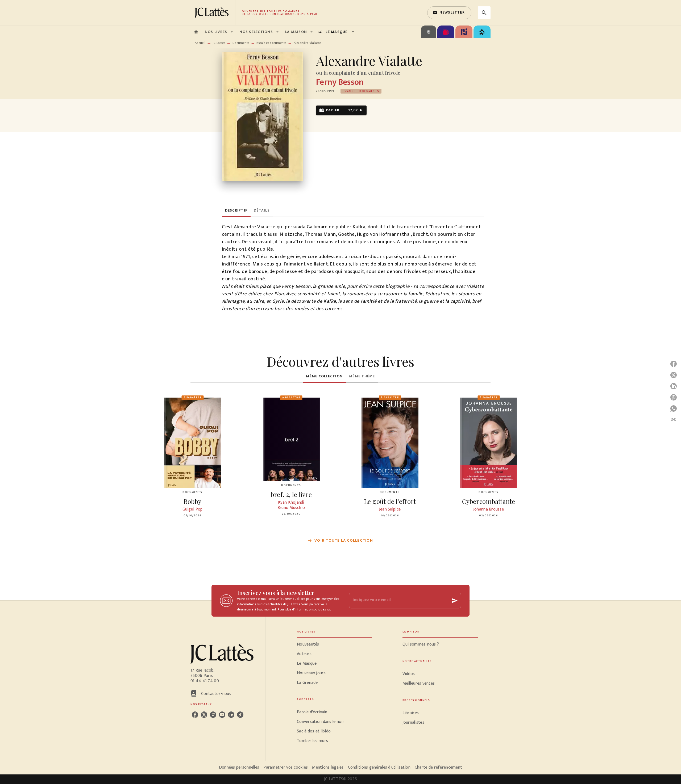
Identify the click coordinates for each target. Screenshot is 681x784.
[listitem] (195, 714)
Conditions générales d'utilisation (379, 767)
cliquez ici (322, 609)
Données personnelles (239, 767)
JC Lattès (219, 42)
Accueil (200, 42)
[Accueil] (212, 12)
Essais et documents (271, 42)
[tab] (196, 32)
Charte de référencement (438, 767)
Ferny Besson (340, 82)
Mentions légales (327, 767)
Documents (240, 42)
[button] (449, 12)
